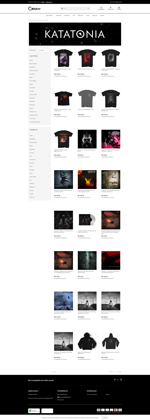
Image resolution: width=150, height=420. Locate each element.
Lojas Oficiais (49, 15)
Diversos (94, 15)
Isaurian (32, 91)
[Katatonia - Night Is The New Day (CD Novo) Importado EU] (64, 225)
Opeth (31, 108)
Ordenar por (33, 50)
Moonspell (32, 104)
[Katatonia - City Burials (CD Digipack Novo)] (87, 144)
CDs (74, 15)
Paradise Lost (33, 111)
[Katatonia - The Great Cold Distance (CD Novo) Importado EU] (111, 265)
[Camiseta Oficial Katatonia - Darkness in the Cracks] (111, 63)
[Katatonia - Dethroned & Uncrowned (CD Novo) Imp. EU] (64, 184)
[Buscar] (61, 8)
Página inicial (31, 20)
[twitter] (118, 379)
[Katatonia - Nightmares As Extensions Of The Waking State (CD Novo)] (64, 265)
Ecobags (32, 169)
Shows (107, 394)
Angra (31, 135)
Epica (31, 77)
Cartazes (32, 152)
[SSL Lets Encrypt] (47, 410)
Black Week (32, 139)
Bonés (31, 145)
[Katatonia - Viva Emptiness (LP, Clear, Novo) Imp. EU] (64, 346)
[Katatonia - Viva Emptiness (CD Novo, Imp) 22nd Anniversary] (87, 306)
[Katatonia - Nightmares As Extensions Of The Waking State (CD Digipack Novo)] (111, 225)
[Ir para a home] (34, 8)
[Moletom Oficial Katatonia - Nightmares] (87, 346)
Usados (102, 15)
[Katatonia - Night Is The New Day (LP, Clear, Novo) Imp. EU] (87, 225)
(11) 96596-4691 (63, 394)
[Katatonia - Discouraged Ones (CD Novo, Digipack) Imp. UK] (87, 184)
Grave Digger (33, 80)
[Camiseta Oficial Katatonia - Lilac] (87, 103)
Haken (31, 84)
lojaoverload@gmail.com (116, 2)
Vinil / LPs (80, 15)
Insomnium (32, 87)
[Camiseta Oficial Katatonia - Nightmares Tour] (64, 144)
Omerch (32, 190)
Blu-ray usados (33, 142)
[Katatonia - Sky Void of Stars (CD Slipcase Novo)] (87, 265)
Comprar (63, 80)
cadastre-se (49, 2)
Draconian (32, 74)
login (43, 2)
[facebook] (115, 379)
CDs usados (33, 159)
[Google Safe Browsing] (34, 410)
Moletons (67, 15)
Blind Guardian (33, 63)
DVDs (31, 166)
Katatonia (45, 20)
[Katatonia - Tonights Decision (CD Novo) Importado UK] (64, 306)
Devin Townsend (34, 70)
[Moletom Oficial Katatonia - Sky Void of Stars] (111, 346)
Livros (87, 15)
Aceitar (105, 417)
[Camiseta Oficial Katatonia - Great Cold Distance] (64, 103)
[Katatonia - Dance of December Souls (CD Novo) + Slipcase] (111, 144)
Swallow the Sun (34, 115)
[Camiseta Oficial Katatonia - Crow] (87, 63)
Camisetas (58, 15)
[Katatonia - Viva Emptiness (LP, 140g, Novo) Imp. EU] (111, 306)
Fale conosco (61, 399)
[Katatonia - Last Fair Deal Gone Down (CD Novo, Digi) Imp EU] (111, 184)
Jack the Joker (33, 94)
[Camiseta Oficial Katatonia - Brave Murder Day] (64, 63)
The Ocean (32, 118)
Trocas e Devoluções (92, 394)
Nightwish (32, 187)
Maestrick (32, 101)
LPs (30, 180)
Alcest (31, 60)
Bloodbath (32, 67)
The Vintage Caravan (35, 122)
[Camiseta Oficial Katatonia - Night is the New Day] (111, 103)
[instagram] (121, 379)
